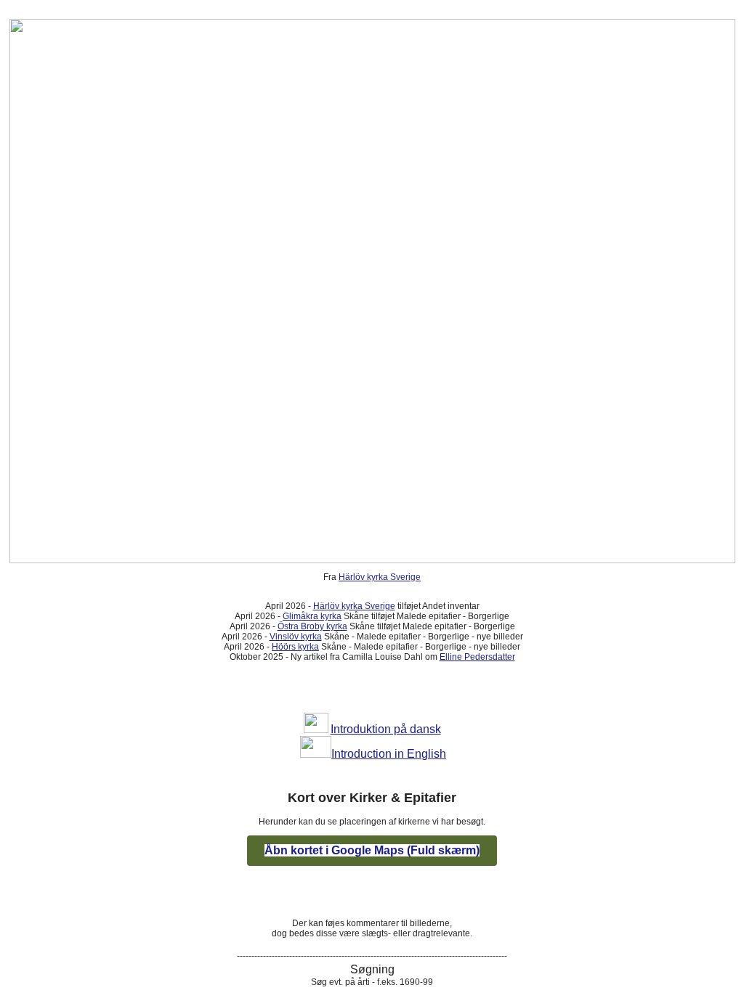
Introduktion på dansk (386, 729)
